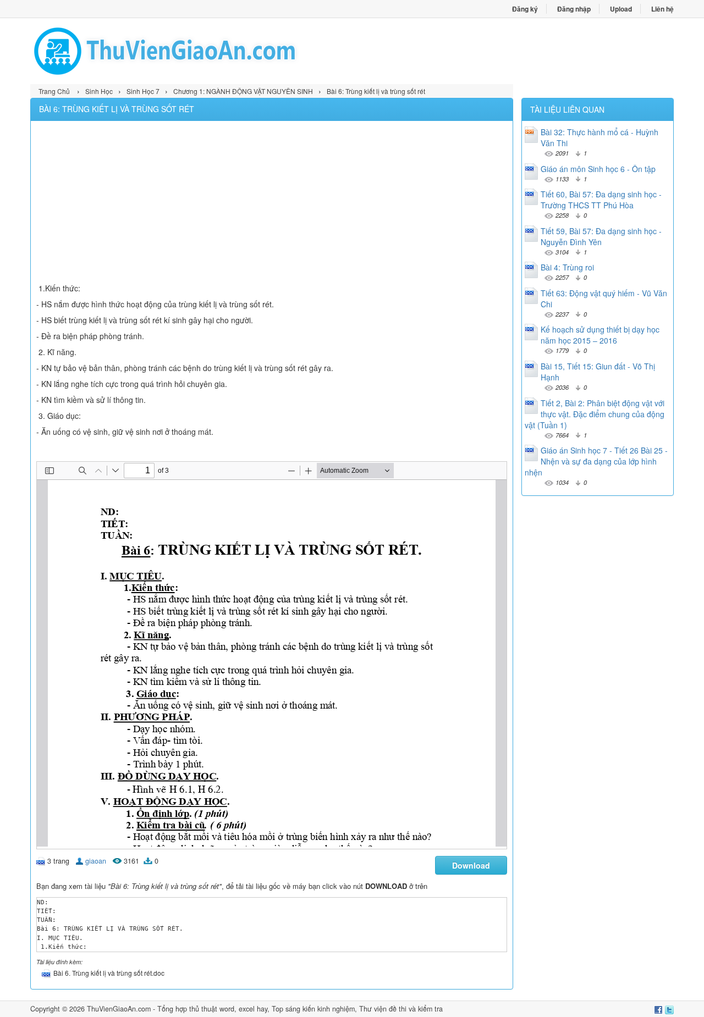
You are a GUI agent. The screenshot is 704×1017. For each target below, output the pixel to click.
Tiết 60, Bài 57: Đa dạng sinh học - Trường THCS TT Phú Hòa (601, 200)
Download (471, 865)
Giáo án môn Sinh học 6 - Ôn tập (598, 168)
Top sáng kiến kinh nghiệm (313, 1009)
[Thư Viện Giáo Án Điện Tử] (191, 51)
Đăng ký (525, 9)
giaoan (95, 861)
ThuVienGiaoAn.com (119, 1009)
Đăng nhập (574, 9)
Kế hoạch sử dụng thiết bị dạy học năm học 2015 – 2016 (600, 335)
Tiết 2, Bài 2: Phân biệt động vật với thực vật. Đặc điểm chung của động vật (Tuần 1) (594, 413)
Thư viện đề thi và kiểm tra (401, 1009)
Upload (621, 9)
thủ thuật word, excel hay (228, 1009)
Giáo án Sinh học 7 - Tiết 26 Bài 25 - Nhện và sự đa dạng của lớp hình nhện (596, 461)
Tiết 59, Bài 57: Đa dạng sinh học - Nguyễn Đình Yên (601, 236)
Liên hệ (662, 9)
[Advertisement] (271, 203)
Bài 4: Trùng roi (567, 267)
